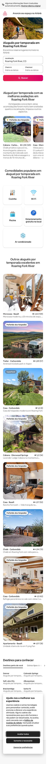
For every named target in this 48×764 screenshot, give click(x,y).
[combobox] (23, 61)
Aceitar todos (23, 734)
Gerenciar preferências (23, 747)
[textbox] (13, 70)
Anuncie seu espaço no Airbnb (27, 13)
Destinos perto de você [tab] (13, 665)
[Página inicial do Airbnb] (5, 13)
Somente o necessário (23, 741)
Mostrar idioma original (30, 6)
